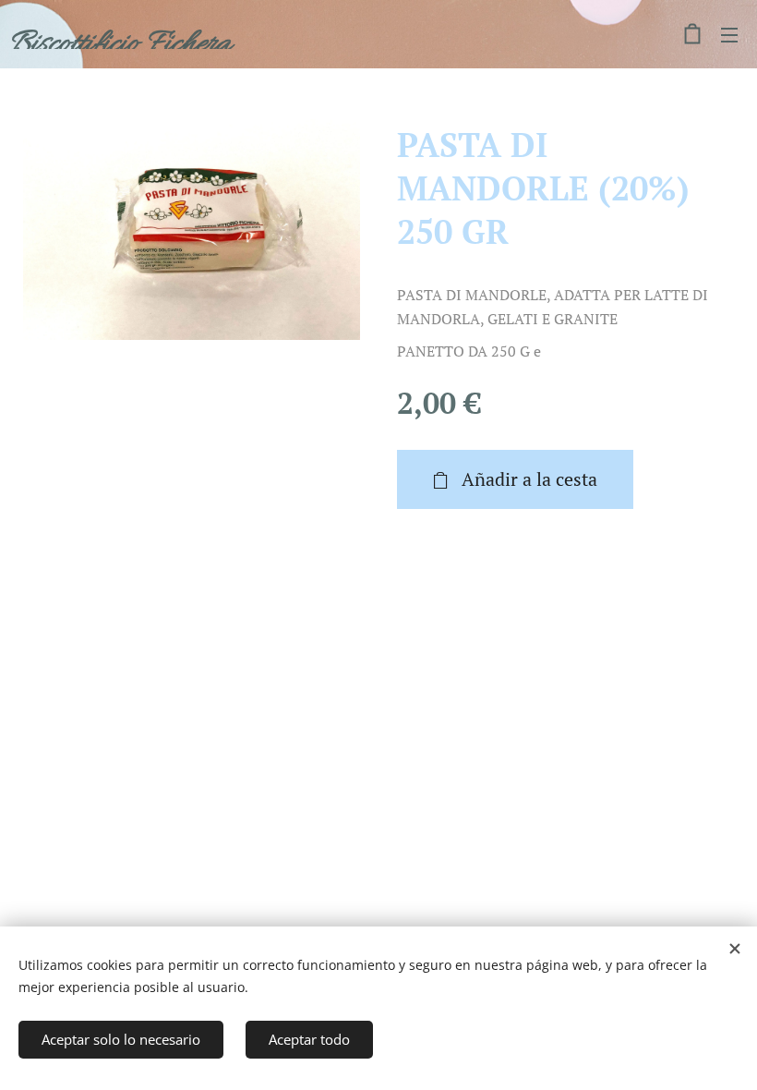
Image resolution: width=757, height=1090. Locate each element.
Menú (729, 34)
